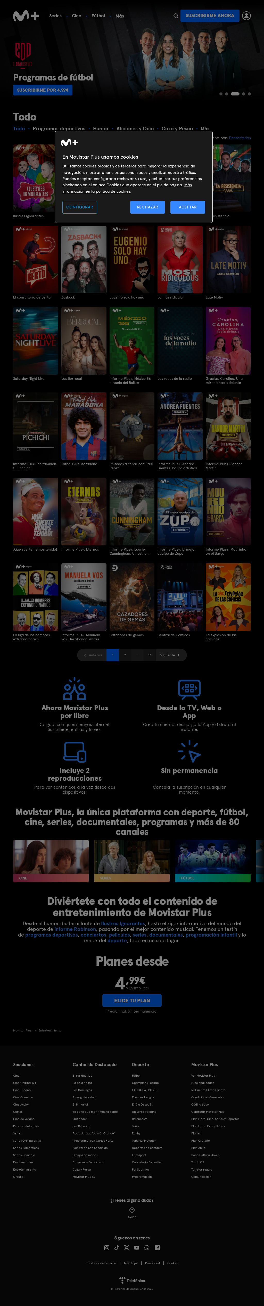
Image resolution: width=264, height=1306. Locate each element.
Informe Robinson (75, 929)
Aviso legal (130, 1263)
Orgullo (18, 1177)
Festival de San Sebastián (90, 1148)
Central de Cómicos (174, 635)
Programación (142, 1177)
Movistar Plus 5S (84, 1177)
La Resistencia (217, 216)
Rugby (136, 1133)
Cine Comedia (23, 1097)
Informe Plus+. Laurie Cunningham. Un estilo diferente (128, 551)
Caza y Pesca (82, 1169)
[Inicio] (26, 15)
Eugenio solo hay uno (127, 297)
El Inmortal (80, 1104)
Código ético (200, 1104)
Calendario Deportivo (147, 1162)
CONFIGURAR (79, 207)
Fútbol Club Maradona (79, 464)
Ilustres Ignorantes (123, 923)
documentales (166, 935)
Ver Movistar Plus (203, 1075)
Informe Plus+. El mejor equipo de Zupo (177, 551)
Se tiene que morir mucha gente (95, 1112)
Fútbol (98, 15)
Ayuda (132, 1217)
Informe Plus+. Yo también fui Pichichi (34, 466)
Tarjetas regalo (201, 1169)
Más (120, 16)
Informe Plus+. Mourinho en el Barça (226, 551)
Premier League (143, 1097)
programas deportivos (51, 935)
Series (55, 15)
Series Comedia (24, 1155)
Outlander (80, 1119)
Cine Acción (21, 1104)
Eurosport (139, 1155)
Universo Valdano (144, 1112)
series (139, 935)
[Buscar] (176, 15)
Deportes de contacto (147, 1148)
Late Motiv (214, 297)
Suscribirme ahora (210, 16)
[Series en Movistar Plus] (132, 861)
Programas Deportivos (88, 1162)
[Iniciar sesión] (246, 15)
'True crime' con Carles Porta (93, 1140)
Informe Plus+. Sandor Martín (224, 466)
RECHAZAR (148, 207)
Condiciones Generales (207, 1097)
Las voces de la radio (175, 378)
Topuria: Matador (144, 1140)
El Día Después (142, 1104)
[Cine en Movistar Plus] (51, 861)
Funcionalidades (202, 1083)
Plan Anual (198, 1148)
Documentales (23, 1162)
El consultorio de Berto (32, 297)
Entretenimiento (24, 1169)
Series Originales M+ (27, 1140)
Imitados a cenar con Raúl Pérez (131, 466)
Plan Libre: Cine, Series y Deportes (215, 1119)
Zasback (68, 297)
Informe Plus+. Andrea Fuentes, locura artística (177, 466)
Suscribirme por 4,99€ (44, 90)
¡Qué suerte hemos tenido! (35, 549)
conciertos (93, 935)
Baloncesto (139, 1119)
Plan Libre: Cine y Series (208, 1126)
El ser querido (82, 1075)
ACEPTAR (188, 207)
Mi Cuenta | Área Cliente (208, 1090)
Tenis (135, 1126)
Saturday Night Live (29, 378)
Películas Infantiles (26, 1126)
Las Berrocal (71, 378)
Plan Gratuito (200, 1140)
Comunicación (201, 1177)
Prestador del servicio (101, 1263)
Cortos (17, 1112)
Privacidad (152, 1263)
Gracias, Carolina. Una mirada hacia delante (224, 380)
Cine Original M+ (24, 1083)
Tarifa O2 (197, 1162)
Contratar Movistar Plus (207, 1112)
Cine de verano (24, 1119)
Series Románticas (26, 1148)
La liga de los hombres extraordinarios (31, 637)
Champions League (145, 1083)
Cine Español (22, 1090)
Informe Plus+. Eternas (80, 549)
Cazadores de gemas (127, 635)
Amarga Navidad (84, 1097)
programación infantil (211, 935)
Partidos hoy (140, 1169)
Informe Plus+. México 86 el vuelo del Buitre (130, 380)
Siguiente (167, 655)
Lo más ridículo (170, 297)
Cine (76, 15)
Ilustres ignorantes (28, 216)
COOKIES (172, 1263)
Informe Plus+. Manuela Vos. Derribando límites (80, 637)
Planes (196, 1133)
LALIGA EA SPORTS (144, 1090)
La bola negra (82, 1083)
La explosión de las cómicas (221, 637)
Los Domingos (82, 1090)
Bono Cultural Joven (205, 1155)
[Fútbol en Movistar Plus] (213, 861)
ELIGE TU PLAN (132, 1000)
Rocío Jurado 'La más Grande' (94, 1133)
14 (150, 655)
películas (119, 935)
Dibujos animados (85, 1155)
